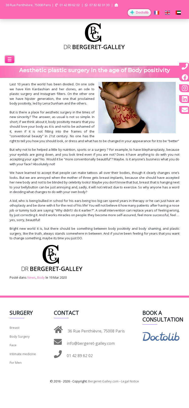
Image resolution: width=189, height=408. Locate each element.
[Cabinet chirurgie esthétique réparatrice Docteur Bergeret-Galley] (94, 36)
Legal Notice (130, 381)
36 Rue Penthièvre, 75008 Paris (96, 331)
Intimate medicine (23, 354)
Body (41, 277)
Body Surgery (20, 336)
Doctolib (141, 12)
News (31, 277)
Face (13, 345)
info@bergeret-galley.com (90, 343)
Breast (14, 327)
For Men (16, 362)
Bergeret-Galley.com (103, 381)
